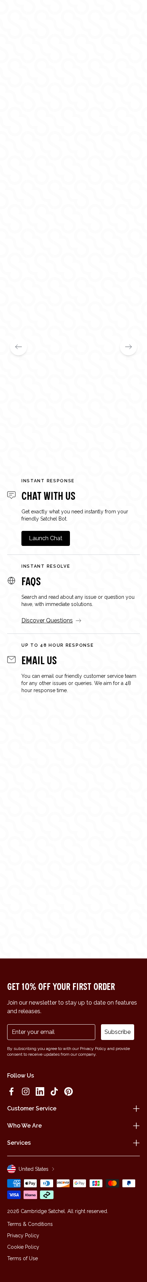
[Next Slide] (128, 346)
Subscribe (118, 1032)
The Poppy (24, 428)
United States (34, 1169)
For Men (73, 162)
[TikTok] (54, 1091)
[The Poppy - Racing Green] (73, 335)
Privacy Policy (23, 1235)
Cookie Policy (23, 1247)
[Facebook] (11, 1091)
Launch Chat (45, 538)
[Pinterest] (68, 1091)
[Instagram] (25, 1091)
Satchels (119, 162)
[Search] (26, 15)
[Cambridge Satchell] (73, 17)
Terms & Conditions (30, 1224)
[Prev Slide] (18, 346)
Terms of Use (22, 1258)
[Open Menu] (15, 15)
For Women (26, 162)
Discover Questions (47, 620)
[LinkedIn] (40, 1091)
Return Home (73, 185)
